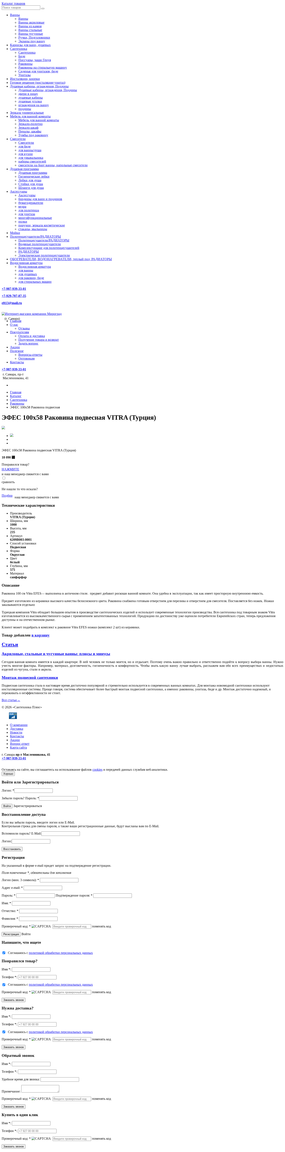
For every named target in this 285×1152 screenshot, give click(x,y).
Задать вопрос (28, 343)
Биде (21, 56)
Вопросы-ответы (30, 354)
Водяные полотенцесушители (39, 244)
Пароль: (32, 798)
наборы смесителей (32, 161)
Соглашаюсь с (50, 953)
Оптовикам (26, 358)
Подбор (7, 495)
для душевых (27, 274)
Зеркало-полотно (30, 124)
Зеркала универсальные (27, 112)
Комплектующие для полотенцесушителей (48, 248)
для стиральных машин (35, 281)
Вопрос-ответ (19, 743)
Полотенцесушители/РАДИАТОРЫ (35, 236)
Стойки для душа (30, 184)
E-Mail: (36, 833)
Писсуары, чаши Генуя (34, 60)
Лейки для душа (29, 180)
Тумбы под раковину (33, 135)
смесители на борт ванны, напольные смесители (53, 165)
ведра (22, 206)
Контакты (17, 362)
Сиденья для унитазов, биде (38, 71)
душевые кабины (30, 97)
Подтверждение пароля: (74, 895)
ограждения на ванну (33, 105)
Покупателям (19, 332)
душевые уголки (30, 101)
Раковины (25, 64)
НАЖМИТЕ (10, 469)
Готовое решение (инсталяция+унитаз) (37, 82)
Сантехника (18, 49)
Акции (15, 347)
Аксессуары (18, 191)
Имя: (6, 903)
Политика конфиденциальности (24, 766)
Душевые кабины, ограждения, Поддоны (39, 86)
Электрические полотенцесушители (44, 255)
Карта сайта (18, 747)
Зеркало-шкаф (28, 127)
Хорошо (8, 773)
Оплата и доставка (31, 336)
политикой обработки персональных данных (61, 953)
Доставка (16, 728)
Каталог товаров (13, 3)
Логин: (8, 790)
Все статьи (11, 700)
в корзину (41, 635)
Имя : (6, 969)
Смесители (18, 139)
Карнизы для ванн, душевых (30, 45)
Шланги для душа (31, 187)
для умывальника (30, 157)
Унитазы (24, 75)
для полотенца (28, 210)
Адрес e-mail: (12, 887)
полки (22, 221)
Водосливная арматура (26, 263)
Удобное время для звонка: (21, 1079)
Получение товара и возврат (38, 339)
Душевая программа (24, 169)
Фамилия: (10, 918)
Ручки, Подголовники (34, 37)
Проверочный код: (16, 926)
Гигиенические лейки (33, 176)
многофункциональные (35, 218)
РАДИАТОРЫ (28, 251)
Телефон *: (9, 977)
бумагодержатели (30, 203)
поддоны (24, 109)
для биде (24, 146)
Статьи (10, 644)
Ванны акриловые (31, 22)
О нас (14, 324)
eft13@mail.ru (12, 303)
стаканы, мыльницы (32, 229)
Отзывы (24, 328)
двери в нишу (28, 94)
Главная (15, 321)
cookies (97, 769)
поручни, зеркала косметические (41, 225)
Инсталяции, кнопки (25, 79)
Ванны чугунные (30, 33)
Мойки (15, 233)
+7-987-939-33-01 (14, 289)
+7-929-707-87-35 (14, 296)
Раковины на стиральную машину (42, 67)
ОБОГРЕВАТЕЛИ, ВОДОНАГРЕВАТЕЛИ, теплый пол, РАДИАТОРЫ (61, 259)
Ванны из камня (30, 26)
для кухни (25, 154)
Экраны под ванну (31, 41)
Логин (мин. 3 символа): (20, 880)
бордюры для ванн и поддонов (40, 199)
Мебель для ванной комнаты (30, 116)
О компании (19, 725)
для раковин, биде (31, 278)
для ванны (25, 270)
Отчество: (10, 911)
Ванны (15, 15)
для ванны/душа (29, 150)
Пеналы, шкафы (29, 131)
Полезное (17, 351)
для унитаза (26, 214)
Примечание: (11, 1091)
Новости (16, 732)
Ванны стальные (30, 30)
